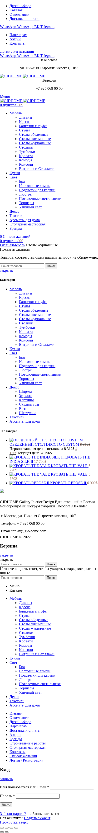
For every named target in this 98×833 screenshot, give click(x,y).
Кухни (15, 349)
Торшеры (26, 379)
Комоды (25, 336)
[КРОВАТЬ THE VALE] (30, 466)
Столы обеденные (33, 310)
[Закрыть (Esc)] (2, 827)
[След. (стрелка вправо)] (7, 832)
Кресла (24, 297)
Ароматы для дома (25, 421)
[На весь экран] (11, 827)
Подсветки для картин (37, 366)
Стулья (24, 306)
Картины (26, 400)
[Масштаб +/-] (16, 827)
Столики (26, 323)
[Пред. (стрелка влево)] (2, 832)
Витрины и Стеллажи (36, 344)
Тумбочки (27, 327)
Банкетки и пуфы (33, 302)
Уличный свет (30, 383)
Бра (22, 357)
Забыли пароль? (13, 814)
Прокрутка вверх (14, 822)
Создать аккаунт (37, 818)
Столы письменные (35, 315)
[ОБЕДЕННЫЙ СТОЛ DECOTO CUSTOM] (46, 440)
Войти (6, 805)
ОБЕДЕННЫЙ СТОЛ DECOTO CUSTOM (45, 444)
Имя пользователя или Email (24, 787)
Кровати (26, 332)
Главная (6, 245)
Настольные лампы (34, 362)
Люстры (25, 370)
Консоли (26, 340)
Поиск (51, 266)
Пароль (7, 796)
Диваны (25, 293)
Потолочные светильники (40, 374)
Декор (14, 387)
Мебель (19, 245)
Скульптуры (29, 404)
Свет (13, 353)
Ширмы (25, 391)
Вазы (23, 409)
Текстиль (17, 417)
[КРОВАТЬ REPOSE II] (30, 483)
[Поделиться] (7, 827)
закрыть (6, 270)
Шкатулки (27, 413)
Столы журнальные (35, 319)
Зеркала (25, 396)
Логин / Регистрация (26, 760)
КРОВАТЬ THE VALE (69, 466)
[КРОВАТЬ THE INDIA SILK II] (37, 457)
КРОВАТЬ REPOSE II (68, 483)
